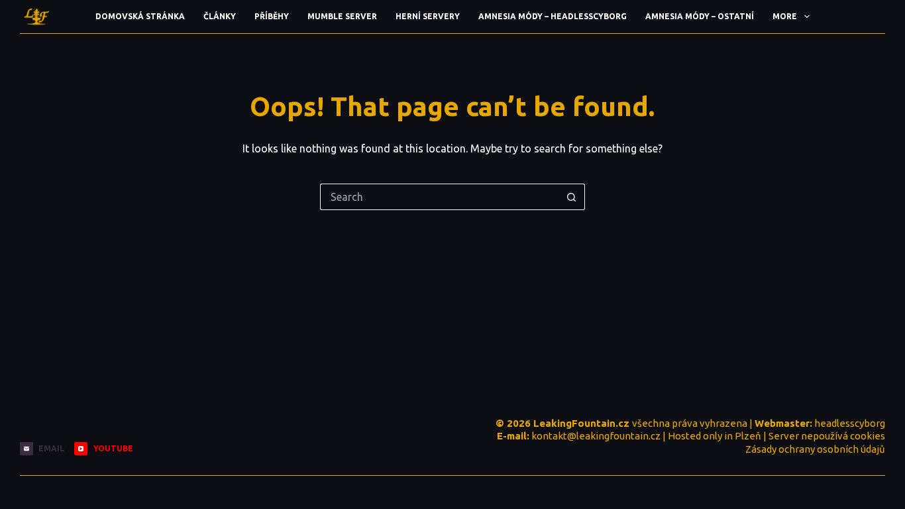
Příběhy (271, 16)
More (784, 16)
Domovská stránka (140, 16)
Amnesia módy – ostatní (699, 16)
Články (219, 16)
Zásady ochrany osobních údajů (815, 449)
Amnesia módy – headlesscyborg (552, 16)
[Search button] (572, 197)
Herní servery (428, 16)
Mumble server (342, 16)
